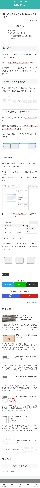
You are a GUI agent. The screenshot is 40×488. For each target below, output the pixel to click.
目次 (17, 26)
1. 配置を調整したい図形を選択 (21, 36)
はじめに (12, 30)
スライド (6, 274)
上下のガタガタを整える (17, 33)
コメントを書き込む (20, 466)
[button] (36, 290)
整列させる (14, 39)
